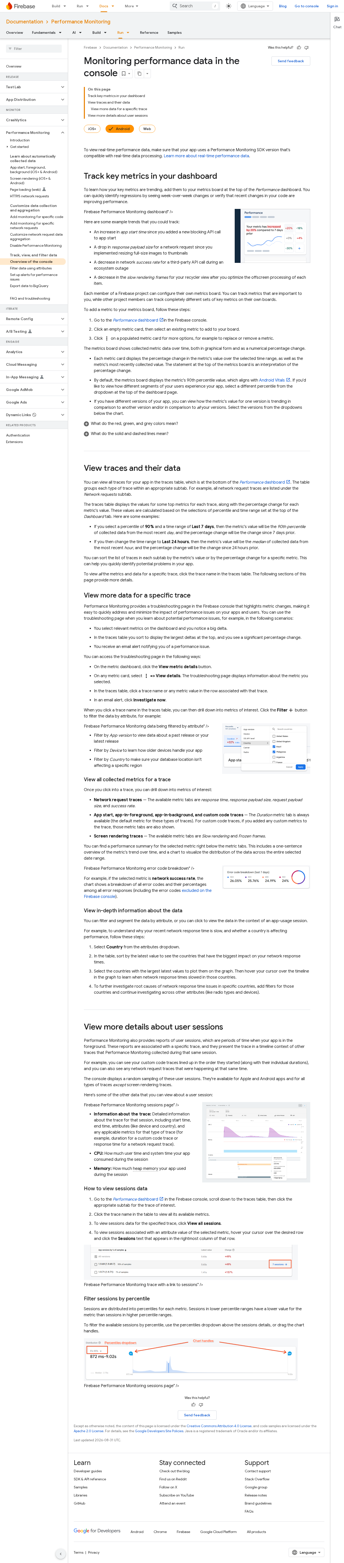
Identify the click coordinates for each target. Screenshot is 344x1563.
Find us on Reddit (173, 1479)
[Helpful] (299, 47)
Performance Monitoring (80, 22)
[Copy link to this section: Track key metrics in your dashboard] (222, 177)
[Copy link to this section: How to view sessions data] (152, 1189)
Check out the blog (174, 1471)
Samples (174, 32)
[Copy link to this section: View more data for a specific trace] (196, 596)
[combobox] (195, 6)
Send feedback (291, 61)
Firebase (90, 47)
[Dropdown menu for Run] (89, 6)
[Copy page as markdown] (139, 73)
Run (80, 6)
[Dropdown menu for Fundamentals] (62, 32)
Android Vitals (272, 380)
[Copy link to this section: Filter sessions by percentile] (155, 1299)
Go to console (307, 6)
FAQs (249, 1511)
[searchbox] (34, 49)
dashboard (135, 320)
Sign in (332, 6)
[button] (30, 87)
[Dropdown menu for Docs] (114, 6)
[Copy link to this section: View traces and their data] (186, 469)
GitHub (79, 1503)
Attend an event (172, 1503)
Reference (149, 32)
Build (56, 6)
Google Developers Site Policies (159, 1431)
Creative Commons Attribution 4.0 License (219, 1426)
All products (256, 1531)
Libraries (80, 1495)
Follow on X (168, 1487)
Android (123, 129)
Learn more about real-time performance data (206, 156)
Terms (78, 1552)
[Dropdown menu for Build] (66, 6)
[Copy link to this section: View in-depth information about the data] (187, 911)
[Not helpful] (306, 47)
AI (74, 32)
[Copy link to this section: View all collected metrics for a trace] (176, 780)
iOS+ (92, 129)
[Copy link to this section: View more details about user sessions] (228, 1027)
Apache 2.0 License (89, 1431)
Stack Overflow (257, 1479)
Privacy (93, 1552)
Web (147, 129)
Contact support (258, 1471)
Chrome (160, 1531)
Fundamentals (44, 32)
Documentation (24, 22)
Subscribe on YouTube (176, 1495)
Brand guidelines (258, 1503)
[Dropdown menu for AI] (82, 32)
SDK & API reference (90, 1479)
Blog (283, 6)
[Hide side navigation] (61, 1554)
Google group (256, 1487)
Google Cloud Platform (218, 1531)
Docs (103, 6)
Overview (14, 32)
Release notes (256, 1495)
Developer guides (88, 1471)
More (129, 6)
